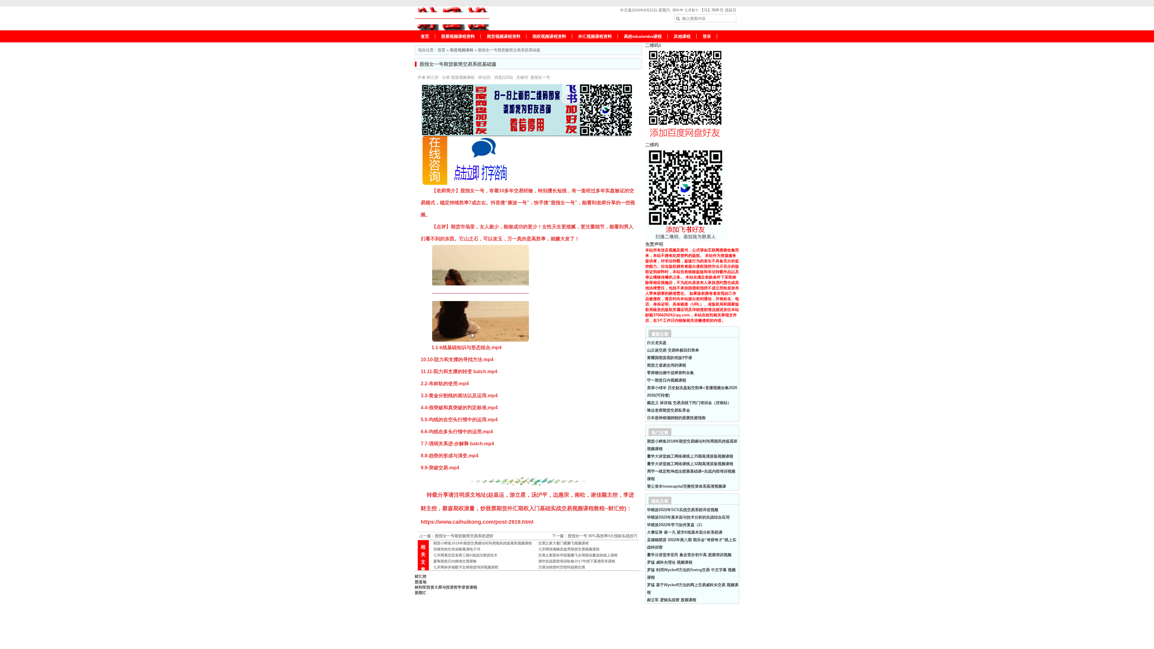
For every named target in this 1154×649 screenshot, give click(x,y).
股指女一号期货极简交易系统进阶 (464, 536)
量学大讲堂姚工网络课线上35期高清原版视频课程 (690, 456)
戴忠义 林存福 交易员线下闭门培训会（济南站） (689, 403)
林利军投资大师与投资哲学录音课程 (446, 587)
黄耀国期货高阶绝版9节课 (669, 357)
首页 (425, 36)
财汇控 (420, 576)
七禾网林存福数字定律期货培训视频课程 (465, 567)
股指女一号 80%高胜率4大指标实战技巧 (602, 536)
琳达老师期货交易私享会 (668, 410)
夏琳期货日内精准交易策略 (455, 561)
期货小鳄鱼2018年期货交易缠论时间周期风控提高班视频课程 (482, 543)
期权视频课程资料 (549, 36)
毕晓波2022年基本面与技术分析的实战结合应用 (688, 517)
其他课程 (682, 36)
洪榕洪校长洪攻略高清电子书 (456, 549)
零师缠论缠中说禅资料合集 (670, 372)
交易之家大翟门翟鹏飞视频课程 (563, 543)
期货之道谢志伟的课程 (666, 365)
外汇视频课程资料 (595, 36)
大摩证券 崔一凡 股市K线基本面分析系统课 (684, 532)
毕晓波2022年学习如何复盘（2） (675, 525)
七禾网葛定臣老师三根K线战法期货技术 (465, 555)
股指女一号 (540, 77)
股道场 (420, 582)
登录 (707, 36)
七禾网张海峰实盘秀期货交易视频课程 (569, 549)
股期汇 (420, 592)
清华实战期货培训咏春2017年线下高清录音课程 (576, 561)
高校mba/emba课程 (643, 36)
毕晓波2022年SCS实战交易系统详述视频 (682, 509)
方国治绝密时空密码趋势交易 (561, 567)
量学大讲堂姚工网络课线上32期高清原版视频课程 (690, 464)
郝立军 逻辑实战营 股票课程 (671, 600)
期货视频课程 (461, 50)
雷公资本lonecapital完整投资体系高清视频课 (686, 486)
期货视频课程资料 (504, 36)
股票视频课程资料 (458, 36)
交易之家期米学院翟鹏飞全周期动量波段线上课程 (578, 555)
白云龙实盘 (657, 342)
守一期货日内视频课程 (666, 380)
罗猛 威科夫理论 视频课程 (669, 562)
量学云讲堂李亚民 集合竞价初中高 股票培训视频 (689, 555)
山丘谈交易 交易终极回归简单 (673, 350)
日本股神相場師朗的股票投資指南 (676, 418)
